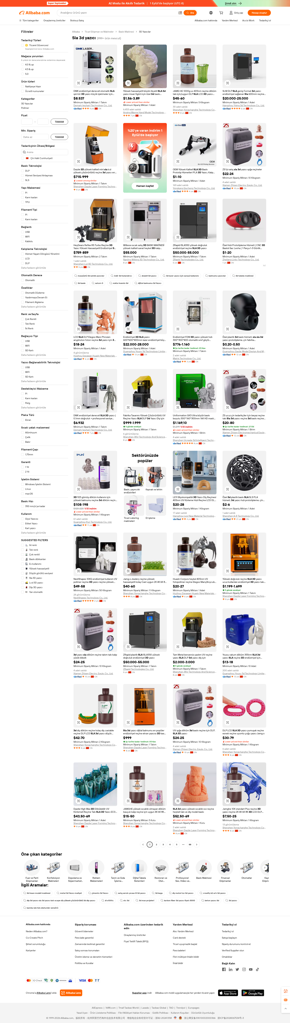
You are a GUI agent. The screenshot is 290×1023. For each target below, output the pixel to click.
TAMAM (59, 121)
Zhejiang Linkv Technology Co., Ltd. (241, 259)
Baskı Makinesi (126, 31)
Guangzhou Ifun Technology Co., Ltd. (93, 522)
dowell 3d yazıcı (149, 276)
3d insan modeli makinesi (38, 893)
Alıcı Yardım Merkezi (183, 931)
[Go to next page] (197, 845)
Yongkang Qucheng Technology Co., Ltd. (194, 188)
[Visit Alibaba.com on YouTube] (251, 969)
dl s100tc (109, 900)
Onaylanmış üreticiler (135, 935)
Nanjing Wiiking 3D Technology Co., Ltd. (143, 259)
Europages (193, 1007)
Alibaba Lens (44, 992)
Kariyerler (31, 950)
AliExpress (97, 1007)
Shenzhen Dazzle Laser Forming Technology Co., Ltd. (95, 186)
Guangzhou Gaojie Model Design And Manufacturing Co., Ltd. (244, 351)
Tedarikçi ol (228, 931)
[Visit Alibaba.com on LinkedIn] (231, 969)
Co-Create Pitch (34, 937)
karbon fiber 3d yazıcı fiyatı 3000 (179, 900)
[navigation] (44, 438)
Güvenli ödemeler (84, 931)
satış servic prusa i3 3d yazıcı (132, 893)
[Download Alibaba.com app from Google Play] (252, 992)
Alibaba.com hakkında (38, 924)
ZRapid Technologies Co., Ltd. (188, 259)
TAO (171, 1007)
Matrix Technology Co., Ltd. (187, 358)
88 (190, 844)
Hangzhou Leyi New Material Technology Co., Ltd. (194, 516)
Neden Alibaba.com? (36, 931)
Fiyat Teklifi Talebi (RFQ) (136, 941)
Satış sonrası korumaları (87, 950)
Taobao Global (159, 1007)
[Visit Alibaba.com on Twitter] (237, 969)
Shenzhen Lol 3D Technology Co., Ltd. (93, 264)
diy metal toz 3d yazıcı (182, 893)
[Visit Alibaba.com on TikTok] (257, 969)
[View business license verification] (175, 1018)
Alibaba (76, 31)
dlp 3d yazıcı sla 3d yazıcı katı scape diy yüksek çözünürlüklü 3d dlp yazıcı (61, 900)
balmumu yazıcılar (217, 276)
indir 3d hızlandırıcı (123, 276)
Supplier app (139, 992)
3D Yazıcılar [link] (145, 31)
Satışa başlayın (229, 937)
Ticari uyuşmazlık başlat (185, 944)
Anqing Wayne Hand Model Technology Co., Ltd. (145, 112)
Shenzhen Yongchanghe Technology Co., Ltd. (194, 109)
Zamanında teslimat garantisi (90, 944)
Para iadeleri (179, 950)
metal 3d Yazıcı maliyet (71, 893)
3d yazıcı (233, 900)
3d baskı (81, 283)
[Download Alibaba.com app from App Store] (228, 992)
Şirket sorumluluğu (35, 944)
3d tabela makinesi (244, 276)
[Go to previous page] (143, 845)
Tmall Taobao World (128, 1007)
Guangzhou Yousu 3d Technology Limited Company (145, 351)
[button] (180, 13)
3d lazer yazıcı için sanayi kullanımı (182, 276)
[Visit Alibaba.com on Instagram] (244, 969)
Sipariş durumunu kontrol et (236, 944)
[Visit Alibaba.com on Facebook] (224, 969)
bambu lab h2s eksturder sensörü (42, 908)
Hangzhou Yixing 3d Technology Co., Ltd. (243, 105)
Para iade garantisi (84, 937)
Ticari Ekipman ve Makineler (99, 31)
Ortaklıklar (227, 956)
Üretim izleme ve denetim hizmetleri (93, 956)
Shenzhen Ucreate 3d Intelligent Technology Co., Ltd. (194, 440)
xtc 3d (126, 900)
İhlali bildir (178, 963)
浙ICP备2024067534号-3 (231, 1018)
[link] (285, 991)
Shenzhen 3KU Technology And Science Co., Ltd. (145, 437)
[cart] (221, 13)
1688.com (110, 1007)
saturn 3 (99, 283)
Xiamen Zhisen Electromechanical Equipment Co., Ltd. (244, 432)
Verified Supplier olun (233, 950)
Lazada (145, 1007)
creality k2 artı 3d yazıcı (214, 893)
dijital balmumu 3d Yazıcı (149, 283)
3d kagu (159, 893)
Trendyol (180, 1007)
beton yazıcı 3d (212, 900)
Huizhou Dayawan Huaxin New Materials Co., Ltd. (95, 355)
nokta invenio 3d (120, 283)
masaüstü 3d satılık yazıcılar (91, 276)
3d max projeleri (146, 900)
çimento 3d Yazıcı (100, 893)
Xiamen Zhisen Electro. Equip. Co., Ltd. (242, 185)
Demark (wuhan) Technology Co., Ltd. (93, 105)
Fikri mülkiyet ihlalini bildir (186, 956)
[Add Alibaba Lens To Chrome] (71, 992)
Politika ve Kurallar (84, 963)
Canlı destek (179, 937)
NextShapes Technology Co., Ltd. (91, 597)
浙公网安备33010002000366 (199, 1018)
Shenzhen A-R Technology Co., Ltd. (241, 516)
